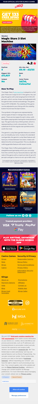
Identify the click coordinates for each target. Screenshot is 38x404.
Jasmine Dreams (10, 189)
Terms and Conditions (25, 265)
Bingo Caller (22, 291)
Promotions (22, 280)
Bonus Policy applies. (16, 31)
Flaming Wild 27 (10, 208)
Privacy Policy (22, 268)
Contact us (22, 285)
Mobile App (22, 288)
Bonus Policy (22, 262)
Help (3, 285)
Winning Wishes (28, 189)
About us (4, 280)
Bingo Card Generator (5, 292)
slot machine (18, 92)
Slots (3, 262)
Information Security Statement (25, 271)
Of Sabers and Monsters (27, 208)
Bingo (3, 265)
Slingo (3, 259)
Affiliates (21, 283)
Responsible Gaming (25, 259)
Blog (3, 288)
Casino (3, 268)
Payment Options (8, 283)
